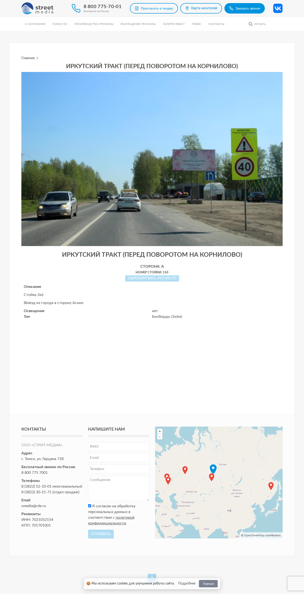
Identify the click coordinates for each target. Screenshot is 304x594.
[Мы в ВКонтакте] (278, 8)
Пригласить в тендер (157, 8)
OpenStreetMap (254, 535)
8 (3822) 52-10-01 (36, 486)
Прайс (196, 24)
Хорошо (208, 583)
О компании (35, 24)
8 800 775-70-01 (103, 6)
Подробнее (186, 583)
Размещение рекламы (138, 24)
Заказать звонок (247, 8)
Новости (59, 24)
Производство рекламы (94, 24)
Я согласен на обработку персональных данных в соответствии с (111, 514)
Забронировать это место (152, 278)
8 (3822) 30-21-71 (36, 492)
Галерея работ (174, 24)
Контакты (216, 24)
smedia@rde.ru (33, 506)
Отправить (101, 534)
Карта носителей (204, 8)
